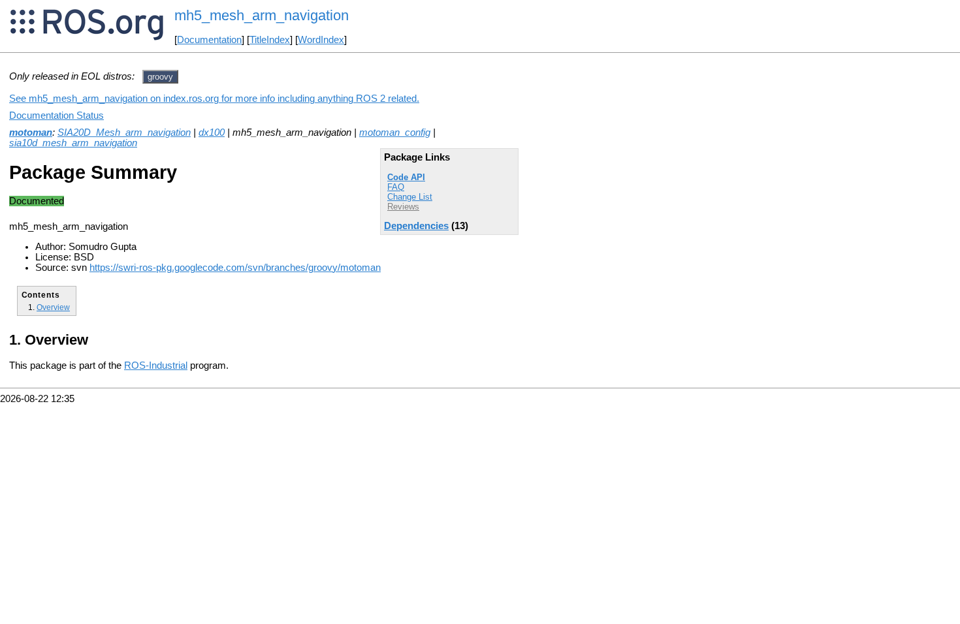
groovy (160, 77)
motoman (30, 132)
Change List (409, 197)
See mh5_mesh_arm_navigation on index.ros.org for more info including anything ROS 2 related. (214, 98)
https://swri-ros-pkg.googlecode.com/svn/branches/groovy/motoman (235, 267)
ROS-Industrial (155, 365)
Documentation (209, 40)
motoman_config (394, 132)
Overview (53, 307)
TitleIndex (269, 40)
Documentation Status (56, 115)
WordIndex (321, 40)
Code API (406, 177)
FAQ (395, 187)
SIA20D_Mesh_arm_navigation (124, 132)
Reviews (403, 206)
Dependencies (416, 226)
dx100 (212, 132)
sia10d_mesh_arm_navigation (73, 143)
